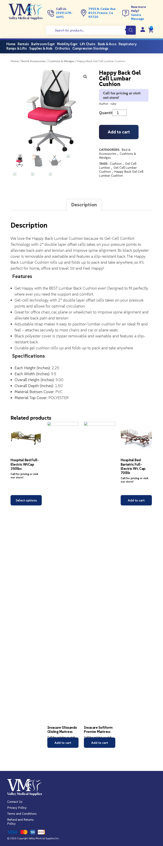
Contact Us (14, 802)
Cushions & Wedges (61, 61)
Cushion (116, 163)
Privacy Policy (17, 808)
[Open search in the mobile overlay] (91, 30)
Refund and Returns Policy (20, 821)
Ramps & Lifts (16, 48)
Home (15, 61)
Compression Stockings (90, 48)
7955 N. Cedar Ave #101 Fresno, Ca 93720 (101, 13)
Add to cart (119, 132)
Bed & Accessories (33, 61)
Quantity (106, 112)
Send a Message (137, 17)
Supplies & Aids (40, 48)
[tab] (84, 204)
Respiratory (127, 44)
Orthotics (62, 48)
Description (84, 205)
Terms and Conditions (22, 814)
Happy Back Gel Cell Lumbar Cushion (121, 173)
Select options (26, 500)
